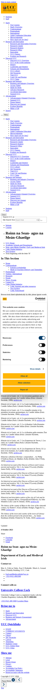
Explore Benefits (16, 106)
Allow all (24, 376)
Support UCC (15, 94)
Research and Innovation (15, 613)
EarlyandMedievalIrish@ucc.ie (17, 574)
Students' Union (11, 644)
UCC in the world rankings (20, 63)
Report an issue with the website (17, 672)
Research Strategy (17, 48)
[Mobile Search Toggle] (2, 115)
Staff (7, 19)
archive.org (18, 400)
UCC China (14, 79)
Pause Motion (7, 681)
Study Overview (16, 27)
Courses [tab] (9, 227)
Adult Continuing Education (20, 35)
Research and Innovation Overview (23, 44)
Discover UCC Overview (19, 60)
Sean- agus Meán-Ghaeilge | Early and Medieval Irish (25, 247)
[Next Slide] (4, 684)
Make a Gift (14, 108)
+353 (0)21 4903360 (13, 576)
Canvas (8, 640)
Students (9, 17)
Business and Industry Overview (22, 83)
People (8, 278)
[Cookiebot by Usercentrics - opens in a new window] (35, 298)
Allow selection (24, 383)
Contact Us (10, 282)
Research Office (16, 50)
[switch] (42, 345)
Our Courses (15, 25)
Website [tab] (8, 225)
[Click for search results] (41, 220)
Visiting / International (14, 274)
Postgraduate (15, 31)
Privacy (8, 664)
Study (8, 611)
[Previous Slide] (19, 679)
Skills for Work (15, 88)
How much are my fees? (19, 40)
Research (9, 276)
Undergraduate (15, 29)
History (13, 65)
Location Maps (22, 601)
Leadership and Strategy (19, 67)
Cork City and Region (18, 77)
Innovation (14, 52)
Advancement (11, 619)
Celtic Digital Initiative (14, 249)
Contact (8, 633)
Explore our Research (18, 56)
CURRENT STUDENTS (15, 631)
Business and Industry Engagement (18, 617)
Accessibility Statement (14, 670)
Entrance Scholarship (18, 268)
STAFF (8, 629)
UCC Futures (15, 54)
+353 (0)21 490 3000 (9, 601)
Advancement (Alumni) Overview (23, 98)
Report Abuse (11, 662)
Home (8, 263)
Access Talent (15, 85)
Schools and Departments (19, 69)
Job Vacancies (15, 73)
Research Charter (16, 46)
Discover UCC (11, 615)
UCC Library (15, 71)
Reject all (24, 389)
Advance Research (17, 90)
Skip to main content (8, 2)
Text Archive (10, 251)
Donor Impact (15, 102)
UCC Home (10, 243)
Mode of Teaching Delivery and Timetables (26, 270)
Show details (35, 369)
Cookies (9, 666)
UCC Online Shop (12, 646)
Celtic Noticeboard (17, 291)
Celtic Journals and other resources (23, 286)
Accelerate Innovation (18, 92)
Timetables (10, 642)
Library (8, 635)
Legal (8, 660)
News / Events (11, 280)
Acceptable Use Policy (14, 668)
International (14, 33)
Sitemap (9, 658)
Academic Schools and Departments (19, 245)
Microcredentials (16, 37)
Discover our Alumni (18, 104)
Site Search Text (9, 220)
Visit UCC (14, 75)
